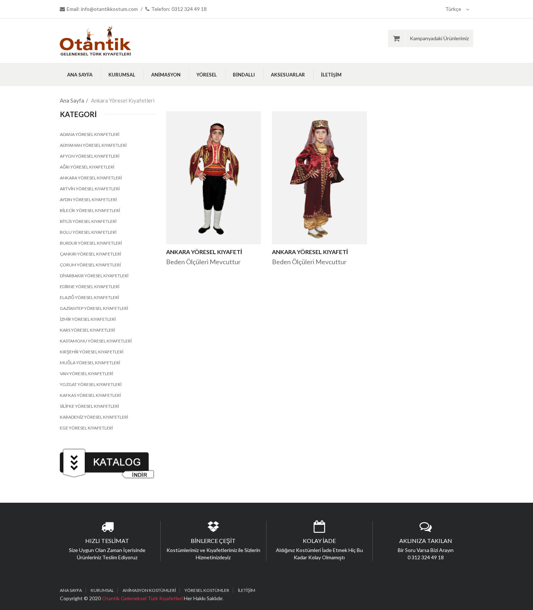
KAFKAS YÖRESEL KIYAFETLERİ (90, 395)
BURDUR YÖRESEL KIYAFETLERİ (91, 243)
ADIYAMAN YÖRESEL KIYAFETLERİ (93, 145)
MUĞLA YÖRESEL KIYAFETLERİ (90, 362)
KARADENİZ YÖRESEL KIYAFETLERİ (94, 417)
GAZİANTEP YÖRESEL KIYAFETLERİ (94, 308)
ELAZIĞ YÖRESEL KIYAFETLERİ (89, 297)
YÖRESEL (207, 75)
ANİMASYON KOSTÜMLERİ (149, 590)
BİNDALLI (244, 75)
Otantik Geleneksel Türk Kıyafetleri (143, 598)
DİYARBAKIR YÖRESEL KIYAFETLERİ (94, 275)
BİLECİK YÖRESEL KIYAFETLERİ (90, 210)
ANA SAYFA (79, 75)
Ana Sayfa (72, 100)
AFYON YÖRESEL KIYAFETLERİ (89, 156)
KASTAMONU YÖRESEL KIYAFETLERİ (96, 341)
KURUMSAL (121, 75)
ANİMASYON (166, 75)
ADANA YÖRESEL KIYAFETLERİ (89, 134)
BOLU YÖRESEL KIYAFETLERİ (88, 232)
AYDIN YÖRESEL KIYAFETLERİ (88, 199)
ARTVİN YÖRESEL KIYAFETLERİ (90, 188)
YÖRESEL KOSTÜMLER (207, 590)
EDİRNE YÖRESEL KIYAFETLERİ (89, 286)
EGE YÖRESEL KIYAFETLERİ (86, 428)
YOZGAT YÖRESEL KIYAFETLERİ (90, 384)
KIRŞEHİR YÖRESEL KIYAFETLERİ (91, 351)
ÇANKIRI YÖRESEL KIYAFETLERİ (90, 254)
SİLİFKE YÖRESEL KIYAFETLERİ (89, 406)
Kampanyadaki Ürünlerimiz (439, 38)
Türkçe (453, 9)
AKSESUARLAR (288, 75)
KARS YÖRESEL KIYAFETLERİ (87, 330)
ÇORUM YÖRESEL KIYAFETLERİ (90, 264)
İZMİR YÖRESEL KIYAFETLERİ (88, 319)
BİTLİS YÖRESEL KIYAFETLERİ (88, 221)
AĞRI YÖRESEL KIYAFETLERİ (87, 167)
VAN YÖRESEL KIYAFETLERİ (86, 373)
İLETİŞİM (331, 75)
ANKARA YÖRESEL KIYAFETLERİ (91, 177)
